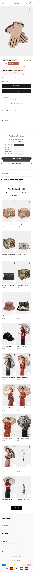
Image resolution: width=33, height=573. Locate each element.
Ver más (16, 507)
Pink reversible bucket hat (8, 316)
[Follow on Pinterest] (12, 551)
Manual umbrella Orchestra (8, 377)
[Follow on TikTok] (17, 551)
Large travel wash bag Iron (8, 285)
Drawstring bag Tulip (7, 224)
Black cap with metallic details (7, 347)
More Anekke (5, 526)
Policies (4, 541)
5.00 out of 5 (21, 139)
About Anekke (6, 518)
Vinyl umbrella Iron (21, 346)
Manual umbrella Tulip (22, 377)
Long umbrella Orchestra (22, 438)
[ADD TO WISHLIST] (14, 201)
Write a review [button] (16, 159)
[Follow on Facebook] (3, 551)
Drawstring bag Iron (21, 224)
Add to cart (16, 86)
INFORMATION (5, 534)
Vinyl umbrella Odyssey (7, 408)
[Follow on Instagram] (7, 551)
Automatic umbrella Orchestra (7, 469)
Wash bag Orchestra (21, 254)
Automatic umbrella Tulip (8, 438)
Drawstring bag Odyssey (22, 285)
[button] (27, 60)
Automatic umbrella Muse (22, 499)
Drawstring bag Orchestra (8, 254)
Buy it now (16, 91)
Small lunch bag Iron (21, 316)
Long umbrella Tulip (21, 408)
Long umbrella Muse (7, 499)
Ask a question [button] (16, 163)
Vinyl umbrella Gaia (21, 469)
